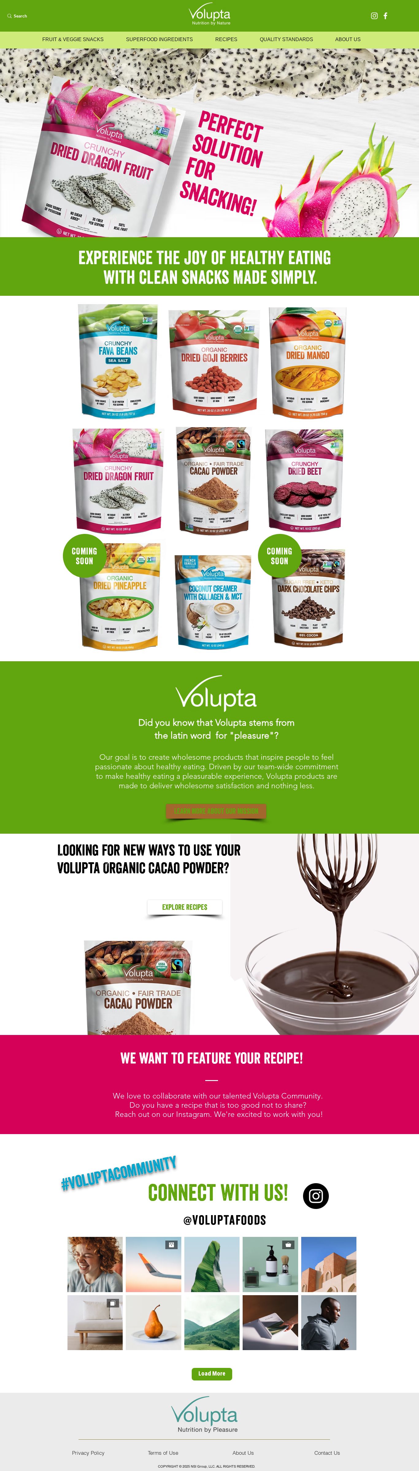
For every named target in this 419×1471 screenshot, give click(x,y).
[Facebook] (385, 15)
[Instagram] (374, 15)
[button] (73, 39)
